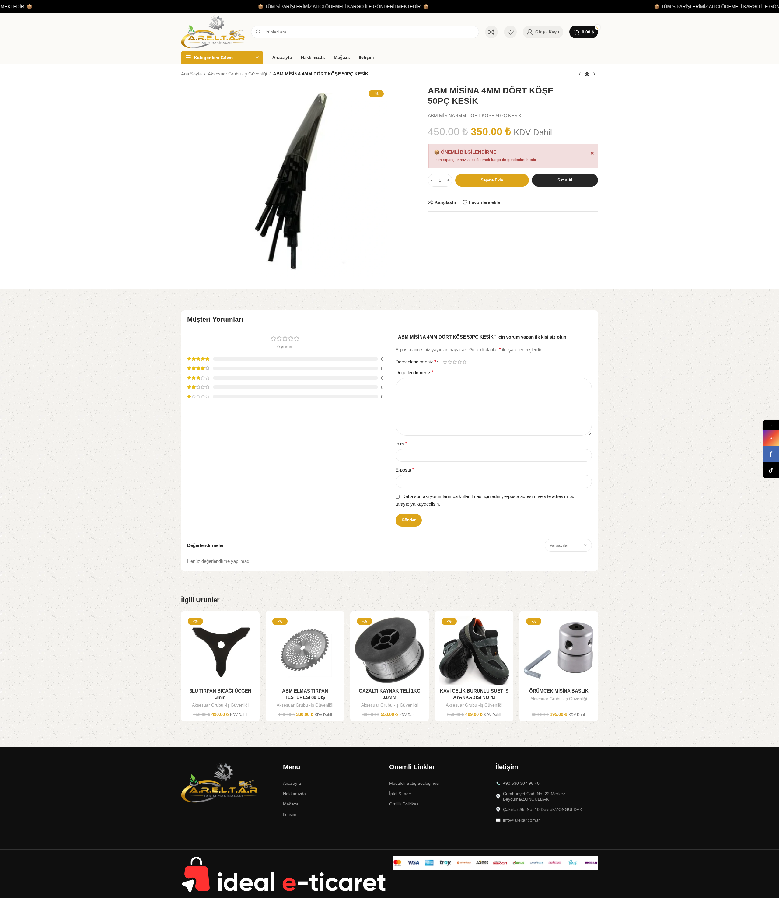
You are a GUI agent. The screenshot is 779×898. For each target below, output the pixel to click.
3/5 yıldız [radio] (454, 362)
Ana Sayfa (191, 73)
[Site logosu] (213, 31)
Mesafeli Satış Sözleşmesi (414, 783)
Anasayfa (292, 783)
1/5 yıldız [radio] (444, 362)
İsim (401, 443)
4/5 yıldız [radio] (459, 362)
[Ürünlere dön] (587, 74)
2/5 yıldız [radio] (449, 362)
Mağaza (291, 804)
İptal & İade (400, 793)
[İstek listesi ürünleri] (510, 32)
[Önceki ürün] (579, 74)
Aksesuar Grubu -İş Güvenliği (237, 73)
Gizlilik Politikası (404, 804)
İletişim (289, 814)
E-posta (405, 469)
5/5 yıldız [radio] (464, 362)
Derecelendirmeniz (416, 362)
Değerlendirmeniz (415, 372)
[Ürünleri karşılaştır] (491, 32)
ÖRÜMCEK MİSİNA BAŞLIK (559, 690)
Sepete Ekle (492, 180)
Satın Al (564, 180)
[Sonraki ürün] (594, 74)
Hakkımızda (294, 793)
